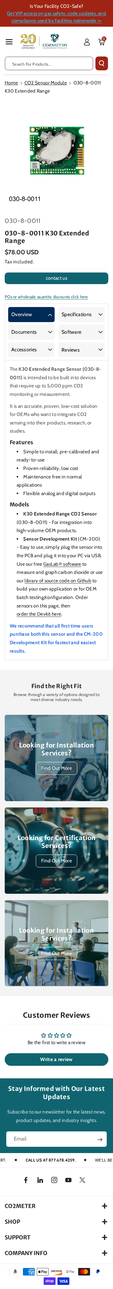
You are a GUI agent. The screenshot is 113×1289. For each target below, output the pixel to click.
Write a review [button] (56, 1059)
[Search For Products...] (101, 63)
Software (71, 332)
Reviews (71, 350)
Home (11, 83)
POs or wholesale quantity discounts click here (46, 296)
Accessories (24, 350)
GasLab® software (62, 564)
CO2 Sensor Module (45, 83)
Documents (24, 332)
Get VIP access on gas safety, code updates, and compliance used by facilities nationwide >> (56, 17)
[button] (9, 41)
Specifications (77, 314)
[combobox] (49, 63)
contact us (56, 278)
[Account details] (87, 42)
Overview (21, 314)
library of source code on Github (57, 581)
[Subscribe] (100, 1139)
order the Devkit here (39, 614)
